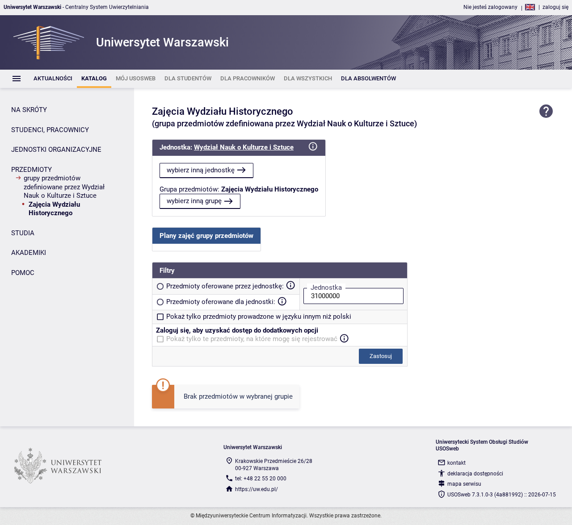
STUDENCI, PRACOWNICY (50, 130)
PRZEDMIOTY (31, 170)
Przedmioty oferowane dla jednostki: (220, 302)
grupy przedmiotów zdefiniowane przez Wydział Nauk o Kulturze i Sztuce (64, 187)
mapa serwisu (464, 484)
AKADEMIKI (28, 253)
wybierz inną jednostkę (201, 170)
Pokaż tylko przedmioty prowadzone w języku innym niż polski (258, 316)
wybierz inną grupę (194, 201)
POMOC (22, 273)
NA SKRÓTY (29, 110)
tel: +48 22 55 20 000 (260, 478)
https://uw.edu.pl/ (256, 489)
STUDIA (22, 233)
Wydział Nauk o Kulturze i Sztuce (244, 147)
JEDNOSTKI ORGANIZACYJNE (56, 150)
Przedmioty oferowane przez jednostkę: (225, 286)
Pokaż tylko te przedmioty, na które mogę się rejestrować (251, 339)
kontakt (456, 463)
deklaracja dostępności (475, 474)
